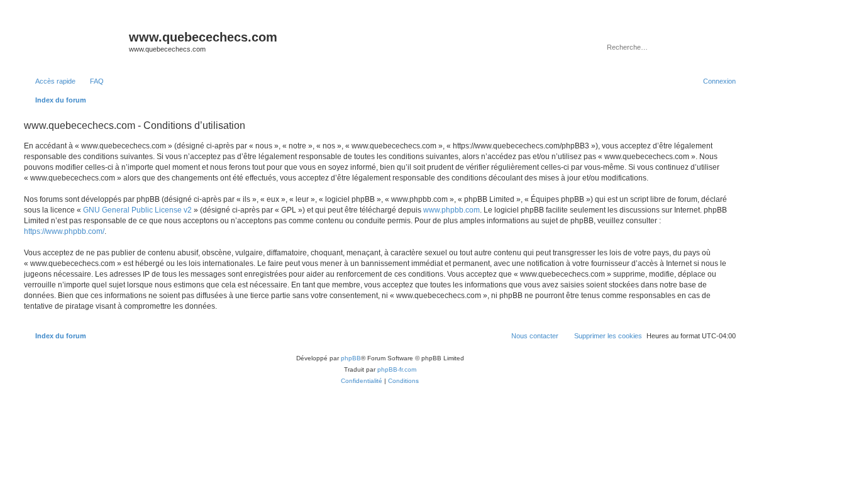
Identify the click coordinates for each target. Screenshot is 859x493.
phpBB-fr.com (396, 369)
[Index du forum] (75, 41)
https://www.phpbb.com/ (64, 231)
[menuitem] (91, 81)
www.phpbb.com (451, 210)
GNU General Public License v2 (137, 210)
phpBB (351, 358)
